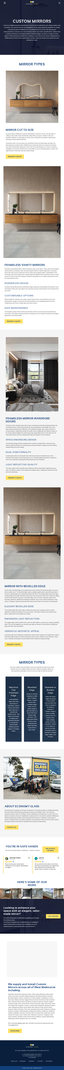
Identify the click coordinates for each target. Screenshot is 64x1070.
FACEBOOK (22, 1061)
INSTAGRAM (49, 1061)
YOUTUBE (40, 1061)
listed (13, 1025)
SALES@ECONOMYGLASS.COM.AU (33, 1054)
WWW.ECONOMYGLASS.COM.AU (33, 1056)
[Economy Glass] (32, 3)
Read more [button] (37, 871)
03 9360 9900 (33, 1057)
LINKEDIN (31, 1061)
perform (20, 1023)
